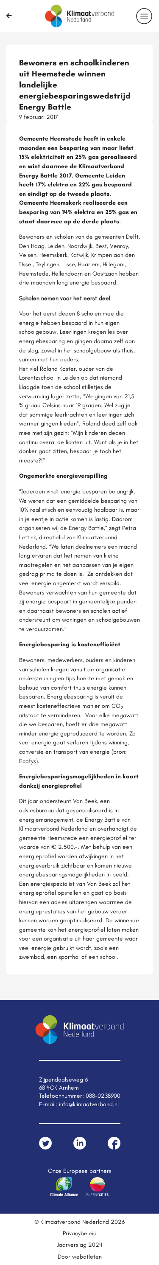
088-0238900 (103, 1095)
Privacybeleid (80, 1233)
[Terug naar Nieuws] (9, 16)
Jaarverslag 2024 (80, 1244)
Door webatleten (80, 1256)
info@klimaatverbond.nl (89, 1104)
